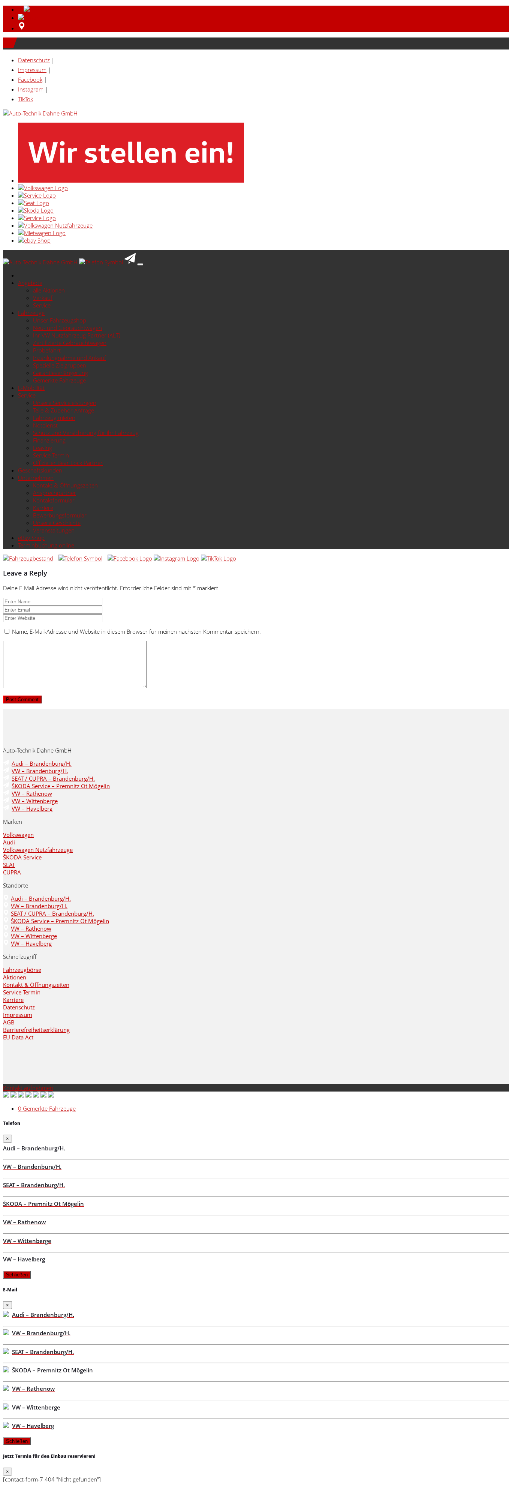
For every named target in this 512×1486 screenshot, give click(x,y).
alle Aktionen (49, 290)
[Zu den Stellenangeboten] (131, 180)
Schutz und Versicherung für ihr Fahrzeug (86, 432)
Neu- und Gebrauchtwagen (67, 327)
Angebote (30, 282)
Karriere (43, 507)
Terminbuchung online (46, 545)
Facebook (30, 79)
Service (42, 305)
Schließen (17, 1275)
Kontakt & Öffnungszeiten (65, 485)
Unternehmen (36, 477)
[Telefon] (34, 9)
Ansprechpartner (54, 492)
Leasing (42, 447)
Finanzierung (49, 440)
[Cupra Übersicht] (37, 218)
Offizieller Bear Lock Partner (68, 462)
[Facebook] (130, 558)
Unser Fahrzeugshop (59, 320)
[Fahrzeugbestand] (28, 558)
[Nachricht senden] (130, 262)
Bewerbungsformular (60, 515)
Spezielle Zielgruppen (59, 365)
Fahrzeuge (31, 312)
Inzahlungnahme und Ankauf (69, 357)
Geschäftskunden (40, 470)
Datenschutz (34, 60)
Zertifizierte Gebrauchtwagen (69, 342)
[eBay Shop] (34, 240)
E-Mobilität (31, 387)
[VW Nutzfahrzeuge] (55, 225)
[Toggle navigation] (140, 264)
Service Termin (51, 455)
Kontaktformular (54, 500)
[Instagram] (176, 558)
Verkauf (42, 297)
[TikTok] (218, 558)
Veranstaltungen (54, 530)
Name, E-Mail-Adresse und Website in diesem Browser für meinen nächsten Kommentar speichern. (136, 631)
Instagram (30, 89)
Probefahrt (47, 350)
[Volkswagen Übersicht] (43, 188)
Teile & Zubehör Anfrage (63, 410)
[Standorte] (21, 28)
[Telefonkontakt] (80, 558)
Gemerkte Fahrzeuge (59, 380)
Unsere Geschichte (57, 522)
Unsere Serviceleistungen (64, 402)
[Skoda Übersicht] (36, 210)
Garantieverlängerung (60, 372)
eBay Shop (31, 537)
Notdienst (45, 425)
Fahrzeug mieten (54, 417)
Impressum (32, 69)
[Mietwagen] (42, 233)
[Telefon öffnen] (101, 262)
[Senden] (32, 17)
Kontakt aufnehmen (28, 1088)
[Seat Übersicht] (33, 203)
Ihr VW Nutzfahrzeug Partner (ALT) (76, 335)
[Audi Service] (37, 195)
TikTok (25, 99)
